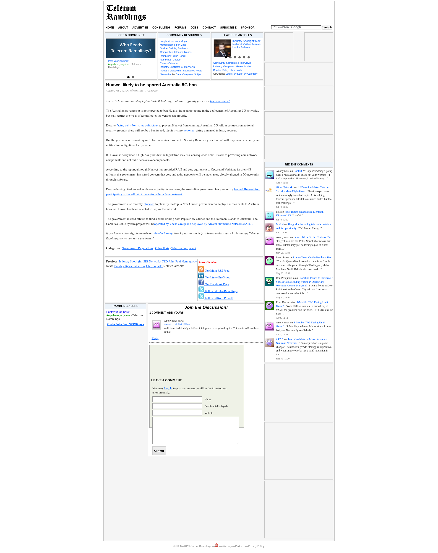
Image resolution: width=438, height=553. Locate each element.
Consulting (161, 27)
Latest (229, 73)
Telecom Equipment (183, 248)
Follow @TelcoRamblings (220, 291)
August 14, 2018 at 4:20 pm (177, 323)
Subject (198, 74)
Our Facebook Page (216, 284)
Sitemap (227, 546)
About (123, 27)
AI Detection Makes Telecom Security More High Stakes (302, 189)
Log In (168, 388)
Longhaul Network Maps (173, 41)
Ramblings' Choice (170, 59)
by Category (251, 73)
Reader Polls (220, 70)
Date (178, 74)
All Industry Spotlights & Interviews (232, 62)
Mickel (280, 224)
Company (187, 74)
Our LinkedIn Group (217, 277)
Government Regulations (137, 248)
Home (110, 27)
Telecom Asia (136, 90)
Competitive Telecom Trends (176, 52)
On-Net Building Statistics (174, 48)
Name (208, 399)
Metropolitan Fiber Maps (173, 44)
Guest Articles (244, 66)
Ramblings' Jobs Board (172, 56)
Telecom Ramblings (126, 12)
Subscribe (228, 27)
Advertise (140, 27)
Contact (209, 27)
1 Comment (151, 90)
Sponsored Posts (192, 70)
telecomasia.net (220, 101)
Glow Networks (285, 187)
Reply (155, 338)
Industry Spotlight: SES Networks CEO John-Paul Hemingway (158, 261)
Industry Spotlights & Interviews (177, 67)
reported (189, 130)
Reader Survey (163, 233)
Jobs (194, 27)
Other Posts (235, 70)
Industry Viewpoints (171, 70)
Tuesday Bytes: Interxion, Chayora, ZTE (138, 266)
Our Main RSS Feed (216, 270)
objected (149, 204)
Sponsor (248, 27)
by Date (238, 73)
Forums (180, 27)
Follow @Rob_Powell (218, 298)
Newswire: (166, 74)
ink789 (280, 339)
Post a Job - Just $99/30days (125, 324)
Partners (240, 546)
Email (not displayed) (216, 406)
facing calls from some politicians (137, 125)
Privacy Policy (256, 546)
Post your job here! (117, 61)
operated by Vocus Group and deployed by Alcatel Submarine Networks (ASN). (203, 224)
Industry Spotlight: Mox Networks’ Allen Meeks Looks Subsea (245, 44)
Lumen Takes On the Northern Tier (312, 237)
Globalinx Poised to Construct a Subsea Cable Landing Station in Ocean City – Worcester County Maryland (304, 281)
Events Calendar (169, 63)
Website (209, 413)
